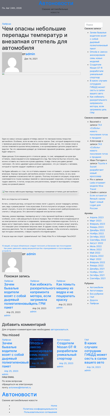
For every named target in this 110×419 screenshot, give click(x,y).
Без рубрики (96, 293)
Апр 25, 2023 (11, 371)
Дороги (94, 300)
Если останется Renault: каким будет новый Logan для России (98, 202)
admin (30, 54)
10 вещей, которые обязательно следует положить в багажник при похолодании (37, 246)
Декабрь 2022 (97, 230)
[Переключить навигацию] (57, 19)
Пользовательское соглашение (40, 412)
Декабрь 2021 (97, 268)
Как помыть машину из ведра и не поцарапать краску (65, 292)
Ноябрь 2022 (97, 233)
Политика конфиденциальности (40, 409)
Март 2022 (95, 259)
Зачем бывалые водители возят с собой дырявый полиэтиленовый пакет (17, 295)
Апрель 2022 (97, 256)
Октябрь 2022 (97, 236)
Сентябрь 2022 (98, 240)
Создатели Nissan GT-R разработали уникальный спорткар (96, 71)
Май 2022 (95, 252)
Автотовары (96, 290)
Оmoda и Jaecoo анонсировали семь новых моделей (41, 350)
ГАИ (92, 297)
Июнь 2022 (96, 249)
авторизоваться (59, 329)
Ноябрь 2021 (96, 272)
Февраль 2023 (97, 223)
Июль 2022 (96, 246)
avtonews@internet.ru (20, 387)
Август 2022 (96, 243)
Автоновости (19, 394)
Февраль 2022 (97, 262)
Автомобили (96, 287)
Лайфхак (6, 23)
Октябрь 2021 (97, 275)
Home (54, 405)
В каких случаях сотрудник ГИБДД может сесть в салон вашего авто (98, 87)
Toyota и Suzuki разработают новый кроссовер (98, 170)
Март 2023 (95, 220)
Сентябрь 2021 (98, 278)
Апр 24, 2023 (94, 367)
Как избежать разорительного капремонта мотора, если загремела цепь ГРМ (43, 293)
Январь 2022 (97, 265)
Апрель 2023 (97, 217)
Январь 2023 (97, 227)
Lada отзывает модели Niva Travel (97, 185)
